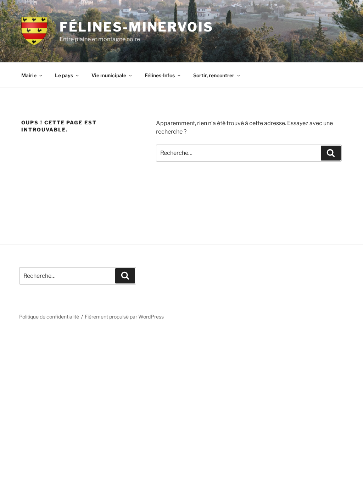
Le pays (64, 75)
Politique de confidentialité (49, 317)
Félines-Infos (160, 75)
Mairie (29, 75)
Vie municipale (108, 75)
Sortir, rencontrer (213, 75)
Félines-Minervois (136, 27)
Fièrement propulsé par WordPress (124, 317)
